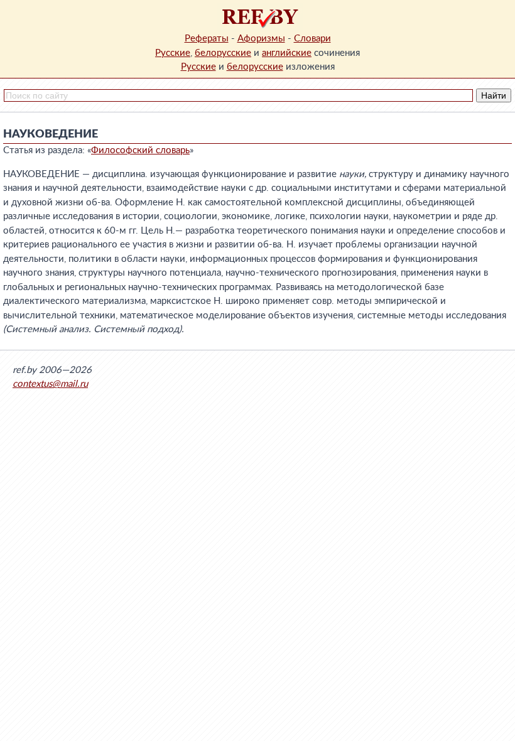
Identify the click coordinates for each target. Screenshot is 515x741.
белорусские (223, 53)
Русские (172, 53)
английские (287, 53)
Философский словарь (140, 150)
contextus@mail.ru (50, 384)
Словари (312, 38)
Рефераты (207, 38)
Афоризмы (261, 38)
